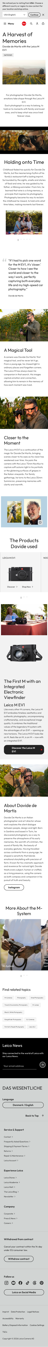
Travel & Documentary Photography (16, 1005)
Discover (11, 587)
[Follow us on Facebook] (20, 1282)
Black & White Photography (13, 1012)
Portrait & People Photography (14, 1027)
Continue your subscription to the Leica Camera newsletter (43, 1065)
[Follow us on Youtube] (13, 1282)
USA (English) (10, 14)
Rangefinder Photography (13, 1019)
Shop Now (26, 587)
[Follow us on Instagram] (6, 1282)
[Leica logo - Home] (24, 24)
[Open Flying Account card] (37, 23)
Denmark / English (23, 1105)
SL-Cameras (30, 1019)
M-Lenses (35, 1005)
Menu (11, 23)
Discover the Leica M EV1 (23, 749)
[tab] (18, 240)
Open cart (43, 23)
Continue (34, 15)
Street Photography (37, 998)
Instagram (14, 887)
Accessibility (7, 1318)
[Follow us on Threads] (34, 1282)
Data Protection (18, 1311)
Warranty (19, 1318)
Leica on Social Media (24, 1292)
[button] (43, 1115)
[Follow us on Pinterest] (41, 1282)
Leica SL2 (32, 1027)
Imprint (5, 1311)
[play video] (24, 140)
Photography (21, 998)
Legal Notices (33, 1311)
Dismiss (43, 14)
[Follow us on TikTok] (27, 1282)
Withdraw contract (18, 1258)
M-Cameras (8, 998)
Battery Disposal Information (15, 1325)
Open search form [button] (31, 23)
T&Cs (4, 1332)
